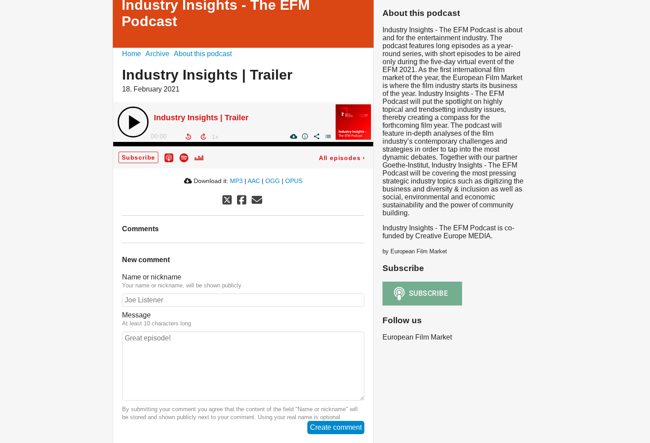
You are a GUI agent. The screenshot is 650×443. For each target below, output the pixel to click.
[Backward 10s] (188, 136)
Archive (157, 53)
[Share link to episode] (316, 136)
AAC (254, 180)
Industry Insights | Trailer (201, 117)
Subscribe (138, 157)
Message (136, 315)
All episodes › (342, 157)
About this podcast (203, 53)
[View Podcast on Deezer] (199, 157)
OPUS (293, 180)
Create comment (336, 427)
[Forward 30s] (203, 136)
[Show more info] (304, 136)
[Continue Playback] (133, 122)
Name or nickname (151, 277)
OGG (272, 180)
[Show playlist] (327, 136)
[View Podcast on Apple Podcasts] (168, 157)
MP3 (236, 180)
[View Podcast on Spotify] (184, 157)
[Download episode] (293, 136)
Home (131, 53)
